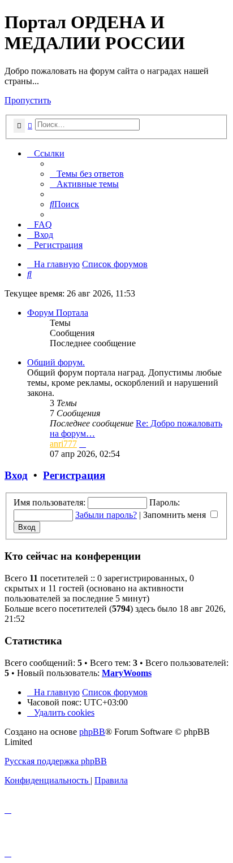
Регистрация (74, 475)
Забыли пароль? (106, 515)
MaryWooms (127, 673)
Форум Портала (57, 312)
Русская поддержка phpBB (56, 761)
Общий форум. (56, 362)
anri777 (63, 443)
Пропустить (28, 100)
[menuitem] (87, 173)
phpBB (92, 731)
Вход (16, 475)
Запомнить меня (175, 515)
